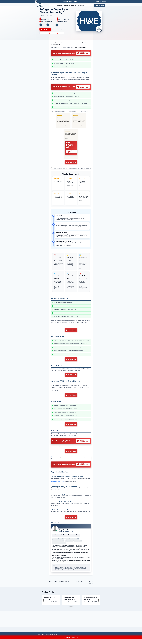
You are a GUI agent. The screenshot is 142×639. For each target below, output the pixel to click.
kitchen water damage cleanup (57, 481)
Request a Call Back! (101, 1)
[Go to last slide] (43, 600)
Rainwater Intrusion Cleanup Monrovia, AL (59, 580)
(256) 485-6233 (99, 5)
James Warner (47, 601)
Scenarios (67, 5)
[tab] (69, 606)
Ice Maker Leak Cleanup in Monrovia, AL (65, 324)
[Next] (98, 600)
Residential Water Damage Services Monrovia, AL (84, 581)
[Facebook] (36, 1)
